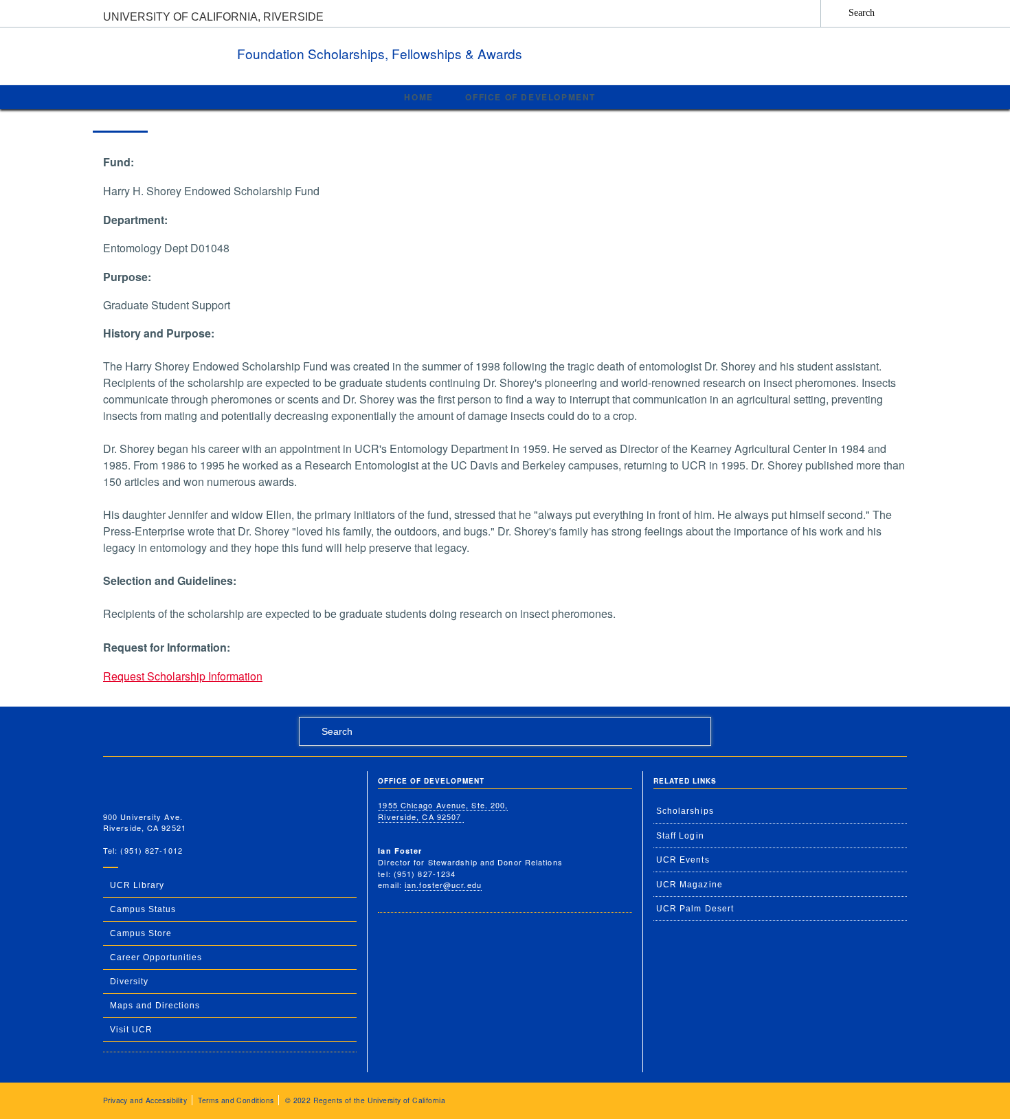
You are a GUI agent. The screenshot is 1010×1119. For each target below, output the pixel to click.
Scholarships (685, 811)
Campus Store (141, 933)
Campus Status (143, 909)
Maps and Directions (155, 1005)
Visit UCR (131, 1029)
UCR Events (683, 860)
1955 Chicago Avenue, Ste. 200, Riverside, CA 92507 (443, 810)
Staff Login (680, 836)
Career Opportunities (156, 957)
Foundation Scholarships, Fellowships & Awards (381, 53)
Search (862, 12)
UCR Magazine (689, 884)
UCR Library (137, 885)
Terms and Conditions (235, 1100)
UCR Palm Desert (695, 908)
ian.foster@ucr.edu (443, 884)
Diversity (129, 981)
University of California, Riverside (213, 17)
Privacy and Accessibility (145, 1100)
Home (418, 97)
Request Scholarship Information (182, 676)
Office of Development (530, 97)
